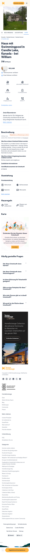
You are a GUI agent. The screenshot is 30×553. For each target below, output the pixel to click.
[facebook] (3, 379)
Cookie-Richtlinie (19, 527)
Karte (26, 32)
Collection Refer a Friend (8, 492)
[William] (4, 68)
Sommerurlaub (6, 480)
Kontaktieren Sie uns (7, 440)
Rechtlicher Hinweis (12, 531)
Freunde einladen (6, 429)
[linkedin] (13, 379)
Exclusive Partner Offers (8, 504)
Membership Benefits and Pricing (11, 497)
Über (3, 397)
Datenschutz (9, 527)
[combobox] (11, 535)
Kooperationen (6, 516)
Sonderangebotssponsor (8, 483)
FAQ (3, 437)
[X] (16, 379)
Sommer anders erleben (8, 448)
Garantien (4, 427)
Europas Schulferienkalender (9, 460)
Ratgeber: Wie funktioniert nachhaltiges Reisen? (14, 457)
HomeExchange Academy (9, 455)
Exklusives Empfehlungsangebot (10, 471)
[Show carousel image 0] (15, 18)
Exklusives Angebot (7, 511)
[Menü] (26, 3)
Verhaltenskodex (22, 524)
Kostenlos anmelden (18, 3)
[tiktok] (10, 379)
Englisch (25, 138)
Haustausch (5, 476)
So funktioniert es (6, 420)
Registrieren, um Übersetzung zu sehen (19, 134)
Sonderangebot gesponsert (9, 499)
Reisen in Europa (6, 473)
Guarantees (5, 495)
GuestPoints (5, 422)
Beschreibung (8, 32)
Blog (3, 402)
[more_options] (3, 550)
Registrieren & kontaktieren (17, 550)
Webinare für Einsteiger (8, 466)
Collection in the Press (8, 490)
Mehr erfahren (7, 122)
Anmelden (15, 247)
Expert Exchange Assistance (9, 502)
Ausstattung (19, 32)
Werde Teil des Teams (7, 400)
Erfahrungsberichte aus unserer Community (13, 518)
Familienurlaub (6, 478)
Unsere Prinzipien (6, 417)
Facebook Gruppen (7, 453)
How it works (5, 506)
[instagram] (6, 379)
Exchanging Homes (7, 487)
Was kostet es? (6, 424)
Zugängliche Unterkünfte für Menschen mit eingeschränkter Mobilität (13, 463)
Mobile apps (5, 405)
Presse (4, 409)
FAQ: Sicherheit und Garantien (10, 485)
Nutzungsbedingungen (9, 524)
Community (5, 407)
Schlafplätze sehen (6, 105)
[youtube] (20, 379)
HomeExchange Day (7, 468)
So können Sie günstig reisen (9, 450)
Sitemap (21, 531)
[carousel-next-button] (27, 18)
